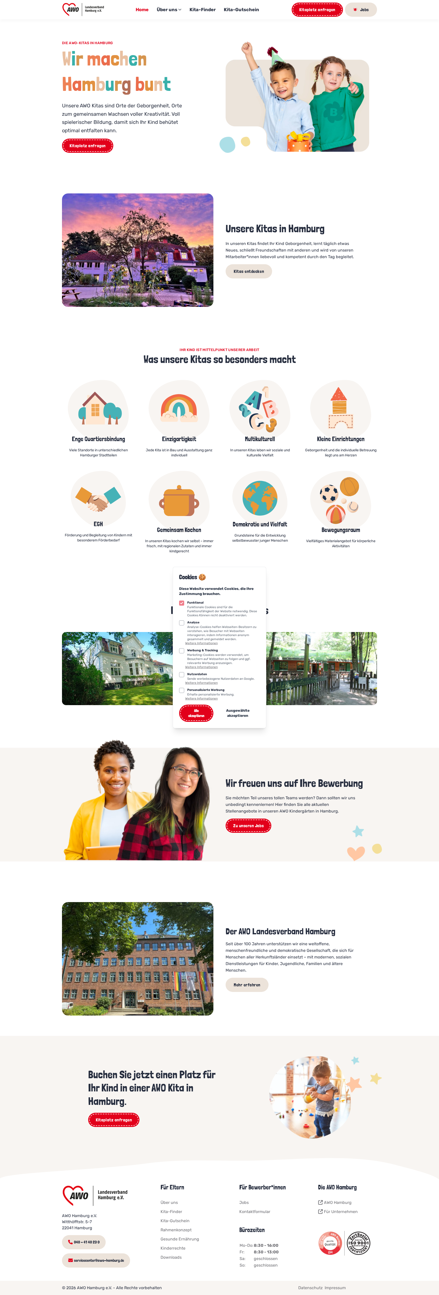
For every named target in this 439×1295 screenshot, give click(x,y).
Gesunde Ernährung (180, 1239)
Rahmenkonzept (176, 1229)
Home (142, 9)
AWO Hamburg (338, 1202)
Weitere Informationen (201, 643)
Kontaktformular (254, 1211)
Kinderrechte (173, 1248)
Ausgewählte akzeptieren (237, 713)
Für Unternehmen (341, 1211)
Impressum (335, 1287)
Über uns (167, 9)
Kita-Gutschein (241, 9)
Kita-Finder (203, 9)
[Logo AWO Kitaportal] (83, 10)
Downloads (171, 1257)
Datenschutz (310, 1287)
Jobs (244, 1202)
